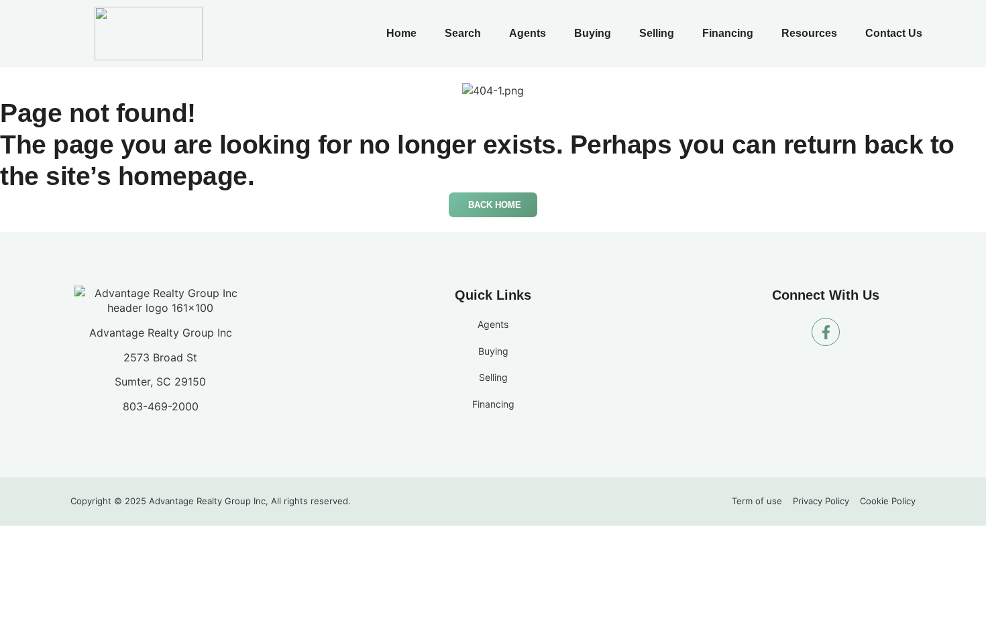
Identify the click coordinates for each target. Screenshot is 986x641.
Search (463, 33)
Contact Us (893, 33)
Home (401, 33)
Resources (809, 33)
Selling (656, 33)
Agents (527, 33)
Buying (592, 33)
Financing (727, 33)
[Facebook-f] (826, 332)
